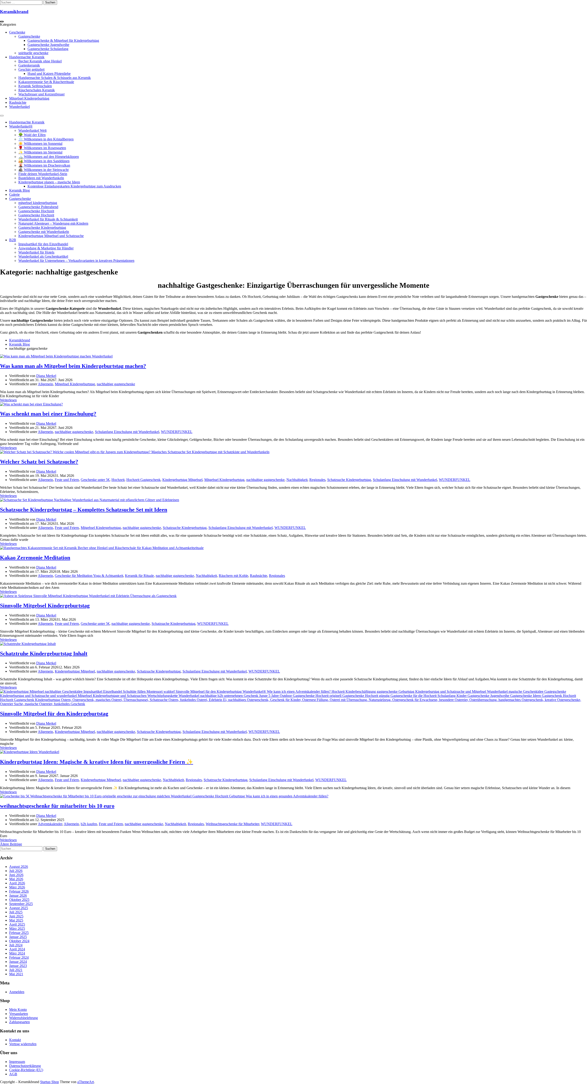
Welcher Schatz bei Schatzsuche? (39, 462)
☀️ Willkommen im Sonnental (40, 143)
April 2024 (17, 949)
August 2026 (18, 867)
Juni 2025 (16, 916)
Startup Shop (49, 1082)
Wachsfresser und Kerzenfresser (41, 94)
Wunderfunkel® (21, 126)
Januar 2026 (18, 895)
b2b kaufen (89, 824)
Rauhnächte (17, 102)
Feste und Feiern (67, 480)
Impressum (17, 1062)
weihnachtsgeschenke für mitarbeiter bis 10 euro (57, 806)
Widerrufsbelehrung (23, 1018)
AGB (13, 1074)
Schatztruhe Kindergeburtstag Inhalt (43, 654)
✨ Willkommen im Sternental (40, 152)
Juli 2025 (15, 912)
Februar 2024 (19, 957)
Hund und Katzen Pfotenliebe (49, 73)
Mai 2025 (16, 920)
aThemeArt (85, 1082)
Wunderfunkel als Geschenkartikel (43, 256)
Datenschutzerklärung (25, 1066)
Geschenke (17, 32)
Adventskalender (50, 824)
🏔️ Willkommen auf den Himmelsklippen (48, 157)
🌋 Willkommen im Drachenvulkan (44, 165)
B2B (12, 240)
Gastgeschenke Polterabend (38, 207)
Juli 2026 (15, 871)
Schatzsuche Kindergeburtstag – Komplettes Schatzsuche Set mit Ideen (83, 510)
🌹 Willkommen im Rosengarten (42, 148)
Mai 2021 (16, 974)
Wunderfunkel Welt (32, 130)
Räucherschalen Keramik (36, 90)
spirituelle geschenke (33, 53)
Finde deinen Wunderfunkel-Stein (42, 174)
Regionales (317, 480)
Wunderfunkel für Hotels (36, 252)
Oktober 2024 (19, 941)
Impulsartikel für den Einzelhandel (43, 244)
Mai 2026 (16, 879)
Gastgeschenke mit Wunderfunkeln (43, 232)
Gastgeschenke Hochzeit (36, 211)
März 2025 (17, 928)
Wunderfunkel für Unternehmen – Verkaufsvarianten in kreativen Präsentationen (76, 261)
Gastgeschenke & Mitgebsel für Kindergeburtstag (63, 40)
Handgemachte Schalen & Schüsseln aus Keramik (54, 78)
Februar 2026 (19, 891)
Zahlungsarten (19, 1022)
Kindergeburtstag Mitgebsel (182, 480)
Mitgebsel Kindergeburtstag (29, 98)
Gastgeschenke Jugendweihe (48, 45)
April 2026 (17, 883)
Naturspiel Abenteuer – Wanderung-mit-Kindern (53, 223)
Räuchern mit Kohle (233, 576)
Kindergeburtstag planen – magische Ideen (49, 182)
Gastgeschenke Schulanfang (48, 49)
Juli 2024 (15, 945)
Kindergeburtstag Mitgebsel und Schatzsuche (51, 236)
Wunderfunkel (19, 107)
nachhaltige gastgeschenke (116, 384)
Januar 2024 (18, 962)
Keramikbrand (14, 11)
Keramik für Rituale (139, 576)
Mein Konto (18, 1009)
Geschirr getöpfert (31, 69)
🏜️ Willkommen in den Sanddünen (43, 161)
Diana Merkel (46, 376)
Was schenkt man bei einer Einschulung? (48, 414)
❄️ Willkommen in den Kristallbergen (46, 139)
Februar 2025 (19, 933)
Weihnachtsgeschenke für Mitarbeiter (232, 824)
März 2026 (17, 887)
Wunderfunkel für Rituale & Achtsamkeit (48, 219)
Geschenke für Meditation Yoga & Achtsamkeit (89, 576)
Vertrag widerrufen (22, 1044)
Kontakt (15, 1040)
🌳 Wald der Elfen (32, 135)
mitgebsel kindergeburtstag (37, 203)
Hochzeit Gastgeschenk (143, 480)
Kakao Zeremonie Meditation (35, 558)
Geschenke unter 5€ (95, 480)
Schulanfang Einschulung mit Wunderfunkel (127, 432)
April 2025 (17, 924)
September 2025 (21, 904)
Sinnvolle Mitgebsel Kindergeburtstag (45, 606)
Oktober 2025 (19, 900)
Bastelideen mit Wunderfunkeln (41, 178)
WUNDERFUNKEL (176, 432)
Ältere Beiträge (11, 844)
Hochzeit (118, 480)
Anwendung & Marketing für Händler (46, 248)
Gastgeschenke (29, 36)
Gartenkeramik (29, 65)
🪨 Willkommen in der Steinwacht (43, 170)
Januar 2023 (18, 966)
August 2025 (18, 908)
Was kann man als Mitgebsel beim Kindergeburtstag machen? (73, 366)
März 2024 (17, 953)
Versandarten (18, 1014)
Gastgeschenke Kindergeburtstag (42, 227)
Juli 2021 (15, 970)
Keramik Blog (19, 190)
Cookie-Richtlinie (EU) (26, 1070)
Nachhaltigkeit (296, 480)
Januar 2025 (18, 937)
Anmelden (16, 992)
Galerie (14, 194)
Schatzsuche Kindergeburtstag (349, 480)
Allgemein (45, 384)
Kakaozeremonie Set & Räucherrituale (46, 82)
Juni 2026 (16, 875)
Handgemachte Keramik (26, 57)
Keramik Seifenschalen (35, 86)
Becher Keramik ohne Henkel (40, 61)
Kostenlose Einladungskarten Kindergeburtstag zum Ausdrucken (74, 186)
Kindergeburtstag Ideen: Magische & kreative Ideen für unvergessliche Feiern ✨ (96, 762)
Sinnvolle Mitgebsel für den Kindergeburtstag (54, 714)
